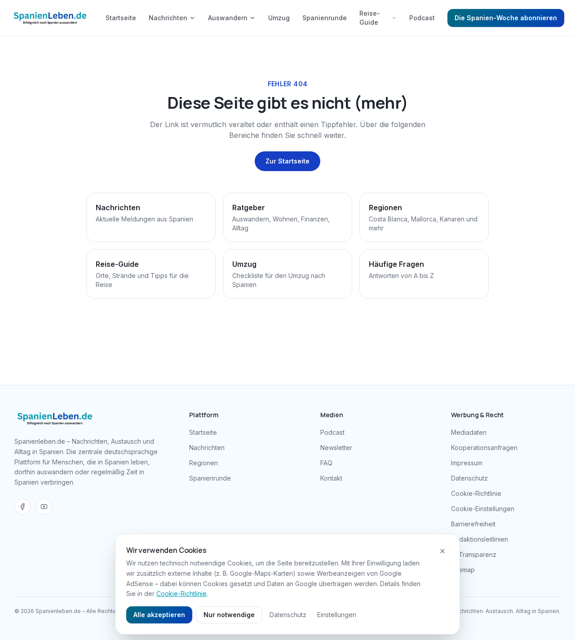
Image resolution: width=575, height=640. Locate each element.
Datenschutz (469, 478)
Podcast (422, 18)
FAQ (326, 463)
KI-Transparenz (473, 554)
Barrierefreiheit (473, 524)
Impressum (466, 463)
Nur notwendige (229, 614)
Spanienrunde (324, 18)
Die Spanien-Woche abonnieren (506, 18)
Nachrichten (168, 18)
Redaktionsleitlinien (479, 539)
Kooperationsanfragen (484, 447)
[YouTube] (44, 507)
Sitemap (463, 570)
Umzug (279, 18)
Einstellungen (336, 614)
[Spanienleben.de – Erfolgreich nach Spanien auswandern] (50, 18)
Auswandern (228, 18)
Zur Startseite (287, 161)
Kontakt (331, 478)
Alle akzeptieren (159, 614)
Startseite (121, 18)
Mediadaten (469, 432)
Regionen (203, 463)
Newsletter (336, 447)
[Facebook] (22, 507)
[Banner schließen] (442, 551)
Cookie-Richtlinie (476, 493)
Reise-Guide (369, 17)
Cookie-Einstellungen (482, 508)
